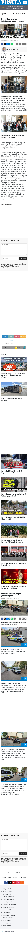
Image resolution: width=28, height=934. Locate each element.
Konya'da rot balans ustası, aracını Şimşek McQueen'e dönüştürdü (15, 7)
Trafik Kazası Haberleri (9, 915)
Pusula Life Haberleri (8, 899)
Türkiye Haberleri (7, 889)
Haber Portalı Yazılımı (9, 931)
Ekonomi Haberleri (8, 918)
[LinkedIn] (9, 44)
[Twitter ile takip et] (10, 882)
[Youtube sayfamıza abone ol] (14, 882)
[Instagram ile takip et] (18, 882)
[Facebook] (2, 44)
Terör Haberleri (7, 920)
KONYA (12, 13)
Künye (9, 877)
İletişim (15, 877)
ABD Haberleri (6, 912)
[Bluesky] (7, 44)
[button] (20, 44)
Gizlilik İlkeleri (22, 877)
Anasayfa (5, 13)
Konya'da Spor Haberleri (9, 904)
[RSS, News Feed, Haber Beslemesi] (22, 882)
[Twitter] (5, 44)
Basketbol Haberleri (8, 907)
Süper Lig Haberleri (8, 902)
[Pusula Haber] (11, 2)
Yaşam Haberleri (7, 925)
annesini (10, 649)
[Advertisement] (14, 221)
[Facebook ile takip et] (25, 49)
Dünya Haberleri (7, 923)
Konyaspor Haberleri (8, 896)
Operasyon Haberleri (8, 910)
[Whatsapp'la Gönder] (12, 44)
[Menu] (25, 2)
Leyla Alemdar (11, 49)
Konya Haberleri (7, 894)
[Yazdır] (17, 44)
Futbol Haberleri (7, 891)
